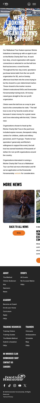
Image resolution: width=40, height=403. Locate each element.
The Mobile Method (10, 338)
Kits (4, 284)
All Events (24, 277)
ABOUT (6, 273)
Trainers (30, 327)
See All (19, 233)
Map (27, 342)
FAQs (22, 284)
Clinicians (29, 331)
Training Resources (12, 327)
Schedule (29, 338)
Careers (6, 367)
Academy (7, 300)
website (18, 173)
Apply (5, 315)
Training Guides (9, 335)
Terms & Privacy (8, 397)
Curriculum (7, 311)
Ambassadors (31, 335)
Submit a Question (10, 342)
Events (24, 273)
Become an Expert (10, 304)
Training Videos (9, 331)
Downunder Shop (10, 358)
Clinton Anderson (9, 281)
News (5, 292)
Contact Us (8, 362)
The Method (7, 277)
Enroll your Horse (9, 308)
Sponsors (6, 288)
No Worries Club (10, 354)
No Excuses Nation (27, 281)
